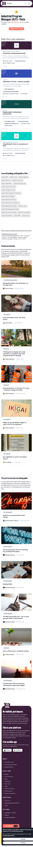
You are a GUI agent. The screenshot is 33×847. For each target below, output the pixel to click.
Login (5, 786)
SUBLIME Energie (16, 22)
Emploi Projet (13, 177)
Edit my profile (8, 791)
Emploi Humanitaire (7, 215)
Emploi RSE (5, 177)
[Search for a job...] (25, 3)
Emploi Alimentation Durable (9, 206)
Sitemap (6, 815)
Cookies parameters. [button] (9, 835)
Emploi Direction (6, 180)
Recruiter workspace (9, 793)
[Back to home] (7, 706)
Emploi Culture (23, 206)
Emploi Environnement (24, 212)
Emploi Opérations (7, 183)
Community (7, 781)
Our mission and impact (10, 764)
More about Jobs (9, 762)
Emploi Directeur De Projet (9, 199)
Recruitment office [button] (9, 121)
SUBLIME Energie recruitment (9, 234)
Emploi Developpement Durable (10, 209)
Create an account (9, 788)
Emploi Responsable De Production (11, 193)
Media (6, 779)
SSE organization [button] (9, 89)
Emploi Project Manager (8, 196)
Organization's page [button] (16, 29)
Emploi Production (17, 180)
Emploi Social (25, 215)
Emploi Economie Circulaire (9, 212)
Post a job (7, 784)
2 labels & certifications (11, 123)
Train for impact (8, 776)
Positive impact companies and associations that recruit (16, 230)
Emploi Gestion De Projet (8, 186)
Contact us (7, 800)
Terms (6, 805)
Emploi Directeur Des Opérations (10, 203)
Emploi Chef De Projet (20, 183)
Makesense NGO (8, 767)
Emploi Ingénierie (23, 177)
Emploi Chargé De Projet (8, 190)
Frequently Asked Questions (12, 803)
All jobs (6, 774)
